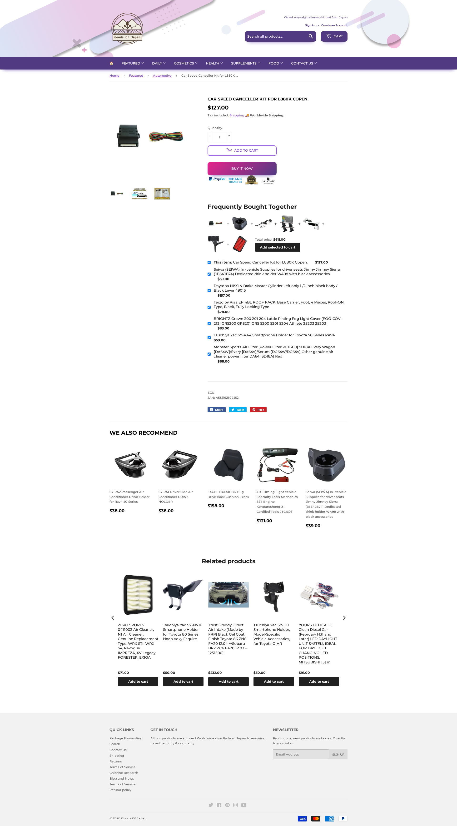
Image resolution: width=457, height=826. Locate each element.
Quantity (215, 128)
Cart (338, 36)
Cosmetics (184, 63)
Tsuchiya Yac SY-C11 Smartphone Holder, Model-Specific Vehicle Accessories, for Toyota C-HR (271, 634)
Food (274, 63)
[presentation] (112, 617)
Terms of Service (122, 767)
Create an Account (334, 25)
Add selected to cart (277, 247)
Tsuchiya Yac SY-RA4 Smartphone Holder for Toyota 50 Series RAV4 (274, 335)
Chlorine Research (123, 773)
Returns (115, 761)
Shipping (237, 115)
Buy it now (242, 168)
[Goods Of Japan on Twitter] (211, 806)
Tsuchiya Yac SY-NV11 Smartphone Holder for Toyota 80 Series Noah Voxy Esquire (182, 632)
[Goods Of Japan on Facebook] (219, 806)
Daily (157, 63)
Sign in (310, 25)
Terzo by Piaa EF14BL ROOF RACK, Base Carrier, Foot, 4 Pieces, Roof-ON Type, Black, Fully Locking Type (279, 304)
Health (213, 63)
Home (114, 75)
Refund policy (120, 790)
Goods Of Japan (134, 818)
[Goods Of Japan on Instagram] (235, 806)
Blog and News (121, 778)
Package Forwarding (125, 738)
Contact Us (302, 63)
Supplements (244, 63)
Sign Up (338, 754)
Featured (131, 63)
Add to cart (138, 681)
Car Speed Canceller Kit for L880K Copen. (261, 262)
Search (114, 744)
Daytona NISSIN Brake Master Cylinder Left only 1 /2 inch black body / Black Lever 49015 (275, 288)
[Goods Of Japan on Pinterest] (227, 806)
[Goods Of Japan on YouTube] (243, 806)
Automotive (162, 75)
